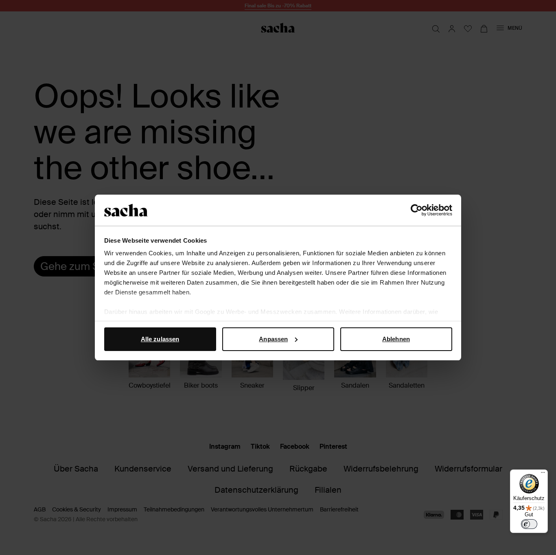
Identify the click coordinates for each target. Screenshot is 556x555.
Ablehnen (396, 339)
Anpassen (273, 339)
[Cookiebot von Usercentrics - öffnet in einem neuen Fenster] (416, 210)
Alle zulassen (160, 339)
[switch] (529, 524)
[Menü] (543, 474)
